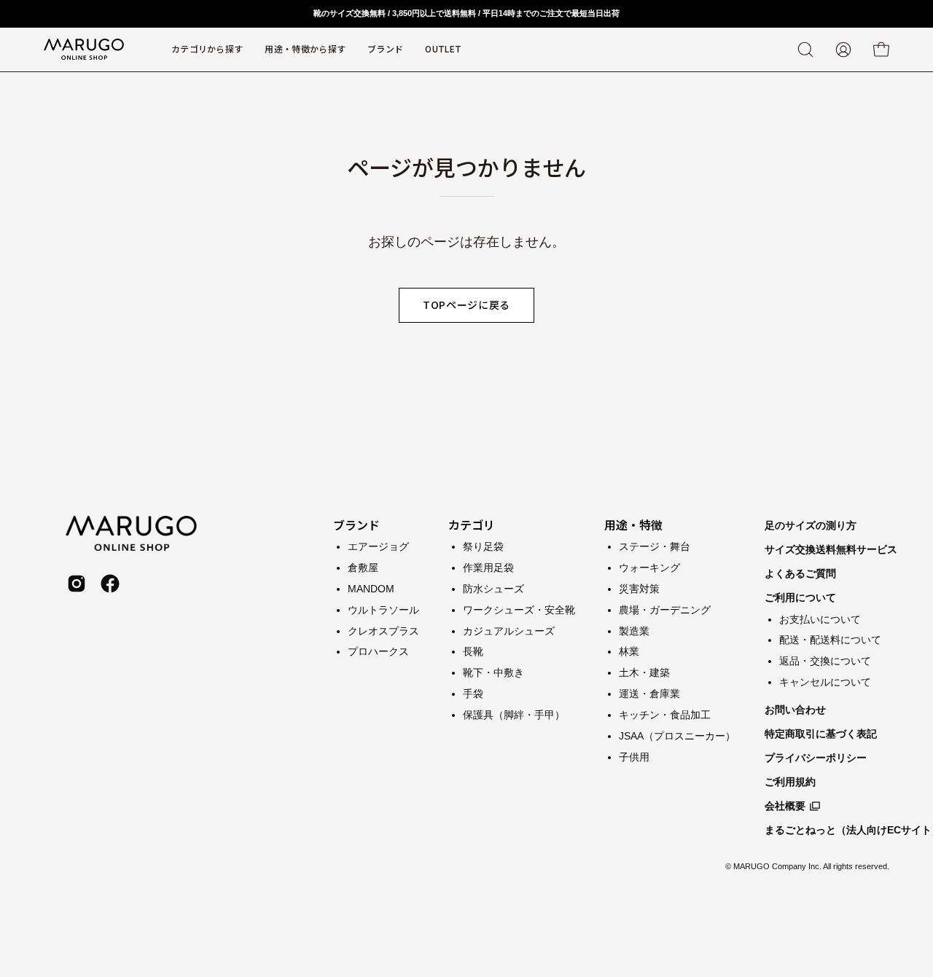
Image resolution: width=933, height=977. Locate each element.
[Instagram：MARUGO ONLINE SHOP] (76, 584)
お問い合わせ (795, 709)
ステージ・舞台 (654, 546)
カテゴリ (471, 524)
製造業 (634, 630)
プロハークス (378, 651)
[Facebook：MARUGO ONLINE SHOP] (110, 584)
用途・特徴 (633, 524)
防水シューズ (493, 588)
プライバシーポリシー (816, 758)
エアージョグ (378, 546)
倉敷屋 (363, 567)
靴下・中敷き (493, 672)
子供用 (634, 756)
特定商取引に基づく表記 (821, 733)
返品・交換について (825, 661)
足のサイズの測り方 (810, 525)
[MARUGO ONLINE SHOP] (84, 49)
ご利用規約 (790, 782)
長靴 (473, 651)
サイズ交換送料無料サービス (831, 549)
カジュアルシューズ (509, 630)
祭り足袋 (483, 546)
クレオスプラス (383, 630)
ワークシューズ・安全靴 (519, 609)
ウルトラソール (383, 609)
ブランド (356, 524)
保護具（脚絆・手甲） (514, 715)
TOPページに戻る (466, 304)
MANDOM (371, 588)
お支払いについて (820, 619)
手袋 (473, 693)
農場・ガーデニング (665, 609)
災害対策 (639, 588)
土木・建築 (644, 672)
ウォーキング (649, 567)
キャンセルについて (825, 682)
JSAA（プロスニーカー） (677, 735)
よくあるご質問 (800, 573)
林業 (629, 651)
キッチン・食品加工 (665, 715)
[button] (385, 49)
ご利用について (800, 597)
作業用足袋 (488, 567)
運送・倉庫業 (649, 693)
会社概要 (785, 806)
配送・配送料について (830, 640)
